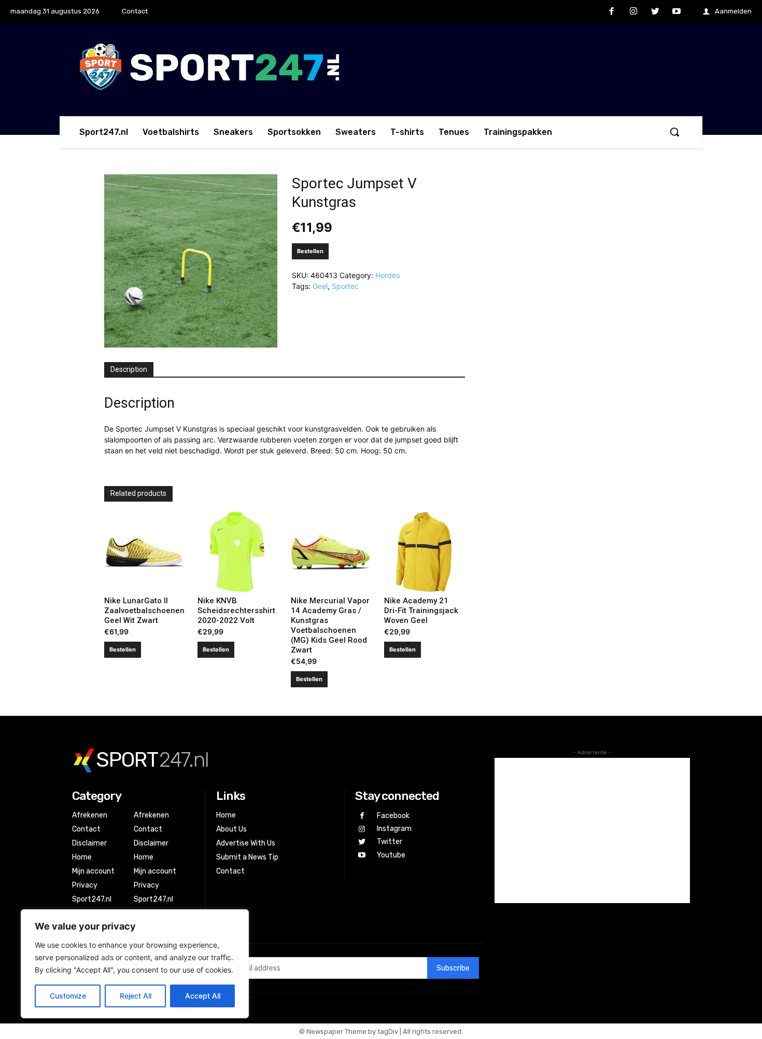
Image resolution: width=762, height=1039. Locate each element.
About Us (231, 829)
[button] (674, 131)
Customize (68, 995)
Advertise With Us (245, 843)
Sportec (345, 286)
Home (82, 857)
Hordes (387, 275)
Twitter (389, 841)
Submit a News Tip (247, 857)
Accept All (202, 995)
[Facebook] (612, 12)
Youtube (391, 855)
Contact (86, 829)
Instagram (394, 828)
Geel (320, 286)
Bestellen (310, 251)
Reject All (135, 995)
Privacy (84, 885)
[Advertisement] (592, 830)
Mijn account (93, 871)
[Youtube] (676, 12)
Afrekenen (89, 815)
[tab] (128, 370)
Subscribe (453, 968)
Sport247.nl (91, 899)
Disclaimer (89, 843)
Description (128, 369)
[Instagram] (633, 12)
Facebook (393, 815)
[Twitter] (655, 12)
